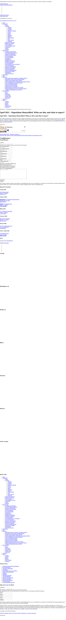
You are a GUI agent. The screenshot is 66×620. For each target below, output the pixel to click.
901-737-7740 (3, 221)
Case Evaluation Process (10, 45)
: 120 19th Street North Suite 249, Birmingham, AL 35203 (9, 200)
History (6, 25)
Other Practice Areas (9, 73)
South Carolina (11, 40)
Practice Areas (5, 50)
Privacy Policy (17, 613)
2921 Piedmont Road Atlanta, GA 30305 (4, 193)
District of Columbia (12, 30)
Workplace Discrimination (10, 51)
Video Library (8, 95)
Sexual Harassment (6, 567)
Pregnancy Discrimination (10, 66)
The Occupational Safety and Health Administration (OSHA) (17, 81)
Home (4, 22)
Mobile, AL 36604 (4, 205)
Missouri (9, 36)
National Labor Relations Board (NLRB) (13, 80)
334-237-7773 (8, 20)
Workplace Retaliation (9, 62)
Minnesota (10, 35)
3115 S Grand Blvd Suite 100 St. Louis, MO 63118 (6, 226)
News (6, 92)
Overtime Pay (8, 58)
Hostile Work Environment (10, 55)
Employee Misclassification (10, 70)
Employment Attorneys (10, 42)
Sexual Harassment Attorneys (11, 52)
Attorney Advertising (4, 613)
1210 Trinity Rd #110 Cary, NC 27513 (4, 234)
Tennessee (10, 41)
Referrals (7, 49)
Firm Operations (8, 44)
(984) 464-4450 (3, 235)
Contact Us (5, 99)
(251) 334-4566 (3, 206)
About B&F (5, 23)
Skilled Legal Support (9, 43)
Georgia (9, 33)
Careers (6, 48)
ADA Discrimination (9, 65)
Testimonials (7, 47)
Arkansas (10, 28)
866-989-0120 (6, 4)
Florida (9, 32)
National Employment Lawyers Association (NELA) (16, 88)
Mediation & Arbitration (10, 60)
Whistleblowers (8, 59)
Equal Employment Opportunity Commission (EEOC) (16, 78)
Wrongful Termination (9, 69)
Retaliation (5, 574)
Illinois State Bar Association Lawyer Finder (14, 87)
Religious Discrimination (10, 67)
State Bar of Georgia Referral (11, 85)
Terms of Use (11, 613)
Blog (4, 75)
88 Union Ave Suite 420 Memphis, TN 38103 (5, 219)
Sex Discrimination (9, 63)
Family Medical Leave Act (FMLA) (12, 64)
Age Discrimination (9, 56)
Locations (7, 26)
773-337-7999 (3, 213)
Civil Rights (5, 569)
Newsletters (7, 97)
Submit (2, 181)
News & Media (6, 90)
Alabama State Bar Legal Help (11, 86)
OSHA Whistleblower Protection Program (13, 82)
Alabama (9, 27)
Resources (5, 77)
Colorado (10, 29)
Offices (4, 100)
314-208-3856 (3, 228)
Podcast (6, 93)
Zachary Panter (60, 119)
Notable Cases (8, 96)
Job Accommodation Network (11, 84)
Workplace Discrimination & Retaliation (11, 566)
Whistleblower (8, 72)
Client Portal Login (4, 3)
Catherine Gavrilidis (8, 120)
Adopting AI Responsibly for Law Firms (13, 89)
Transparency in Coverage (26, 613)
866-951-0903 (3, 201)
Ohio (9, 38)
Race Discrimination (9, 57)
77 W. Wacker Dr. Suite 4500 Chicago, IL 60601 (6, 212)
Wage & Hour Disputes (10, 71)
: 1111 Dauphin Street (6, 204)
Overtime (4, 573)
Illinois (9, 34)
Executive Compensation (10, 53)
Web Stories (7, 94)
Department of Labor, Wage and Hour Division (14, 79)
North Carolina (11, 37)
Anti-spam (34, 613)
